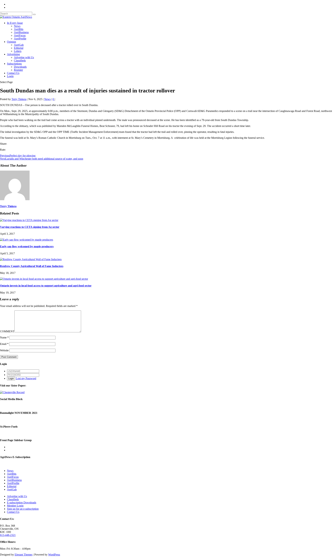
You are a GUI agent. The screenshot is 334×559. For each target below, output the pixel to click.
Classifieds (20, 60)
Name (4, 337)
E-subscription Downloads (21, 502)
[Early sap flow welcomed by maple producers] (26, 239)
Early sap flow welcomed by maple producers (27, 246)
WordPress (54, 554)
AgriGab (19, 44)
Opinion (11, 41)
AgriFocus (20, 35)
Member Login (15, 505)
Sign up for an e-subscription (23, 508)
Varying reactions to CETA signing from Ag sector (29, 226)
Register (18, 69)
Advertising (13, 54)
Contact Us (13, 73)
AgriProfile (20, 38)
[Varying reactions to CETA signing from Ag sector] (29, 220)
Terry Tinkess (18, 99)
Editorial (18, 47)
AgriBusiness (21, 32)
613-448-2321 (8, 535)
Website (4, 350)
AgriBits (18, 29)
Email (4, 343)
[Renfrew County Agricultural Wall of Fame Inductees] (31, 259)
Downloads (20, 66)
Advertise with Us (24, 57)
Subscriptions (14, 63)
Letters (17, 51)
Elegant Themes (23, 554)
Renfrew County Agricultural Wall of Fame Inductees (31, 266)
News (17, 26)
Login (10, 76)
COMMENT (7, 331)
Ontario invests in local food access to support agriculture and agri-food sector (46, 285)
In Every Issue (15, 22)
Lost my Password (26, 378)
